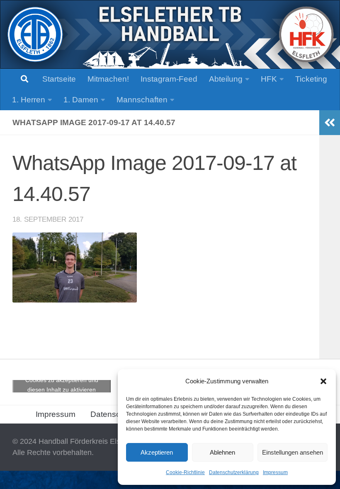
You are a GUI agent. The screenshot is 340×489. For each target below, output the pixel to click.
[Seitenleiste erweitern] (329, 122)
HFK (269, 79)
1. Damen (80, 99)
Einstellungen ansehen (292, 452)
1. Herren (28, 99)
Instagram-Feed (169, 79)
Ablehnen (222, 452)
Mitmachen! (108, 79)
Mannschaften (142, 99)
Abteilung (226, 79)
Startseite (59, 79)
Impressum (275, 472)
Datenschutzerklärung (234, 472)
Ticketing (311, 79)
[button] (323, 381)
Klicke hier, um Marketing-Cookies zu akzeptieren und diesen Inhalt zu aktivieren (61, 379)
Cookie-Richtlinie (185, 472)
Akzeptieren (157, 452)
